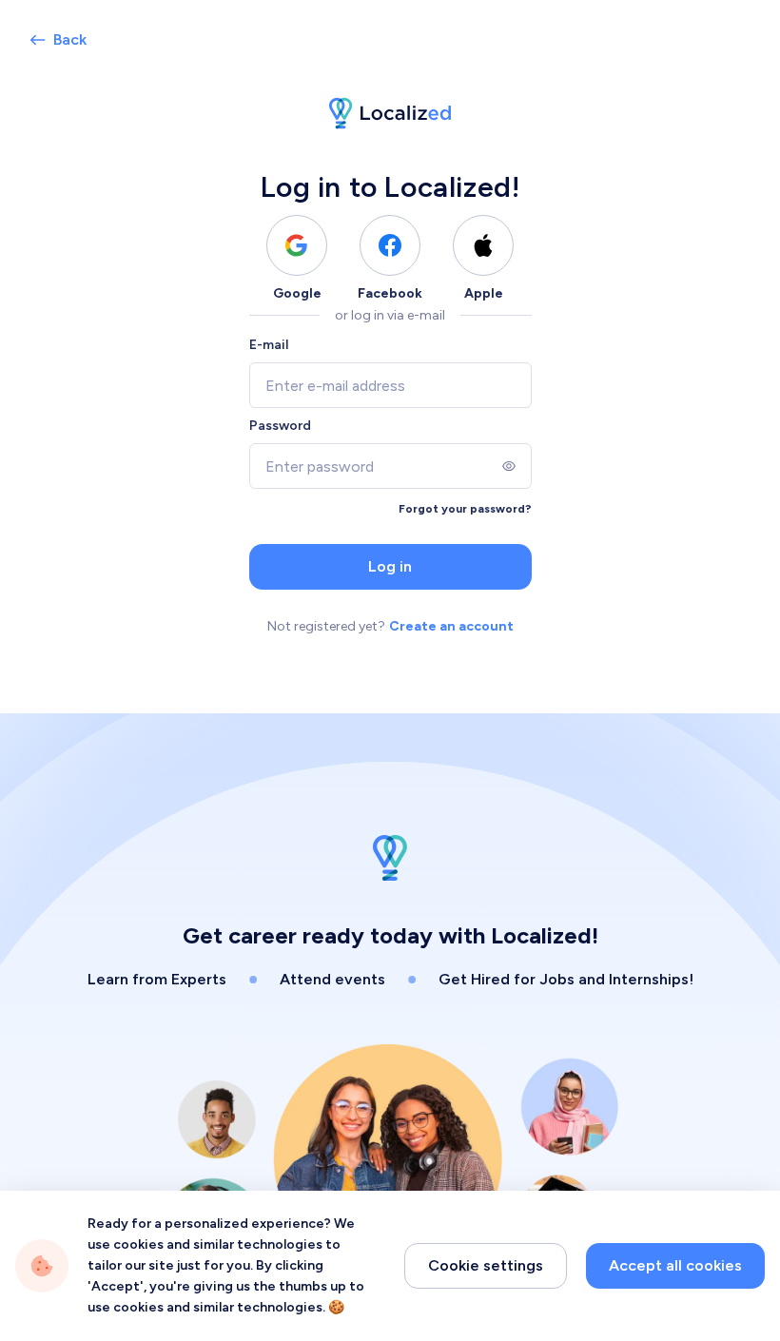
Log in (390, 566)
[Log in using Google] (296, 245)
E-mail (268, 345)
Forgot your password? (465, 508)
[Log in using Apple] (483, 245)
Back (70, 39)
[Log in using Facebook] (390, 245)
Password (280, 426)
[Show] (509, 466)
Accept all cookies (675, 1265)
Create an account (451, 626)
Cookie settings (485, 1265)
